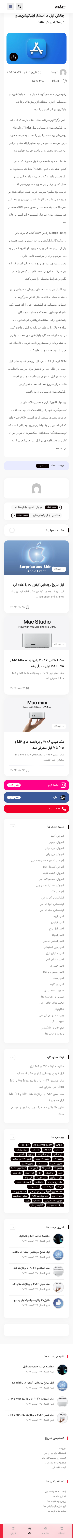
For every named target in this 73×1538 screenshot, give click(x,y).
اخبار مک (58, 978)
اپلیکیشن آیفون (23, 1182)
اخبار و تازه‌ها (56, 984)
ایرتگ (59, 1187)
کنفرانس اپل (37, 1205)
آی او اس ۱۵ (43, 1154)
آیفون (30, 1154)
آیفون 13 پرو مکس (21, 1159)
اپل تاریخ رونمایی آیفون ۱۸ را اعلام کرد (38, 584)
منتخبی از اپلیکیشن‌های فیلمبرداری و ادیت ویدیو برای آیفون (46, 515)
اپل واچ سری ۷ (55, 1182)
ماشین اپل (34, 1187)
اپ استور (43, 466)
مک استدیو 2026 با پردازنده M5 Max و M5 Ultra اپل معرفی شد (30, 1268)
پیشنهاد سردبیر (54, 1205)
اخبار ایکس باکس (53, 941)
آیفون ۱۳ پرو (56, 1164)
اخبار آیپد (58, 916)
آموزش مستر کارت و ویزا (50, 885)
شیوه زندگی (57, 1021)
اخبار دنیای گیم (55, 960)
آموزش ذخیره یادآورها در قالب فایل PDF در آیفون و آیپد (28, 507)
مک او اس (57, 1196)
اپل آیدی (30, 1173)
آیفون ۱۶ (46, 1168)
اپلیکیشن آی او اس (52, 898)
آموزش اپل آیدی (54, 848)
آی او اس (58, 1154)
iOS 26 (47, 1150)
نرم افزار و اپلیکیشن (52, 1028)
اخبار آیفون (54, 606)
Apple (59, 1145)
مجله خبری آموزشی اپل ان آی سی (46, 1191)
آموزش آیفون (56, 842)
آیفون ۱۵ (58, 1168)
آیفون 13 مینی (42, 1159)
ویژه (27, 1200)
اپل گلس (39, 1182)
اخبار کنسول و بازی (53, 972)
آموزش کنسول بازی (53, 867)
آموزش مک (57, 891)
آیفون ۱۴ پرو (27, 1164)
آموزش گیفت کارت (53, 873)
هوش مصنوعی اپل (53, 1200)
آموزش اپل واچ (55, 854)
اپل (39, 1173)
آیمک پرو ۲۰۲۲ (18, 1168)
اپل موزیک (41, 1177)
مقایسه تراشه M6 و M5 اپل (47, 1066)
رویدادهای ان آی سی (51, 1015)
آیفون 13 (58, 1159)
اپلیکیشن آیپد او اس (52, 904)
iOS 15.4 (24, 1145)
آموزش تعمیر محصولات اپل (47, 861)
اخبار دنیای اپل (52, 688)
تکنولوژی (59, 1009)
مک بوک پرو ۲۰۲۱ (39, 1196)
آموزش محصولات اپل (51, 879)
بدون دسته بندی (54, 990)
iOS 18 (58, 1150)
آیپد (60, 1173)
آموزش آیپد (57, 836)
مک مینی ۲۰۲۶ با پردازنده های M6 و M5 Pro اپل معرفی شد (30, 1284)
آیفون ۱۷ (34, 1168)
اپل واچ (28, 1177)
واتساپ (36, 1200)
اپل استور (16, 1173)
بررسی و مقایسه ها (52, 997)
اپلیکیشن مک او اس (52, 910)
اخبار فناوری (57, 966)
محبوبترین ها (19, 1191)
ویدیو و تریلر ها (54, 1034)
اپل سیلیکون (56, 1177)
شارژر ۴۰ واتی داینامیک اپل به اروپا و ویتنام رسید (30, 1300)
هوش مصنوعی (20, 1196)
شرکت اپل (48, 1187)
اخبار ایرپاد (58, 935)
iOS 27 (35, 1150)
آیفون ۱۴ (42, 1164)
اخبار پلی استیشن (53, 947)
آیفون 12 (19, 1154)
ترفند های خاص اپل (52, 1003)
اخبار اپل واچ (56, 929)
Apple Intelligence (42, 1145)
